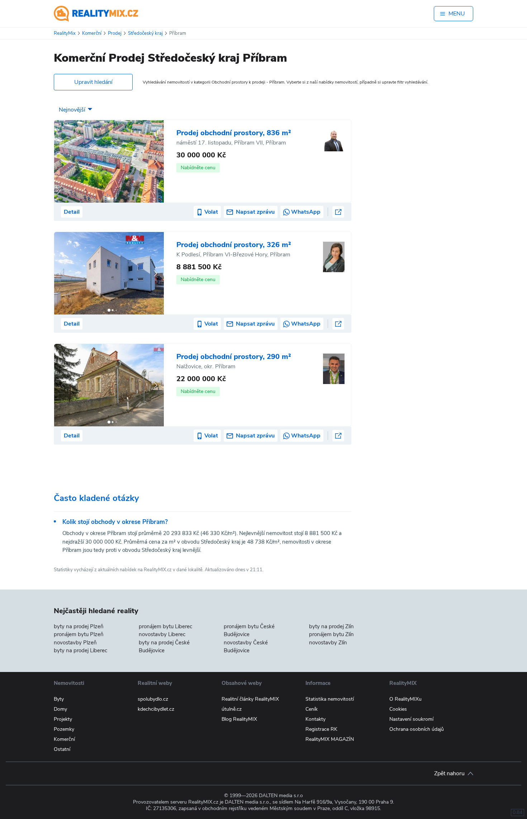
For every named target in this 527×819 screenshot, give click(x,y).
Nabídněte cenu (198, 167)
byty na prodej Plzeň (79, 626)
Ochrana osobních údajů (416, 729)
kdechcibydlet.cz (156, 709)
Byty (59, 699)
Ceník (311, 709)
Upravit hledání (93, 82)
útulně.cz (232, 709)
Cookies (398, 709)
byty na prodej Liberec (80, 650)
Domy (60, 709)
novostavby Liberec (162, 634)
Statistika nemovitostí (329, 699)
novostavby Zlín (328, 642)
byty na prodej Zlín (331, 626)
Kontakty (315, 719)
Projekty (63, 719)
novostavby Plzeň (75, 642)
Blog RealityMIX (239, 719)
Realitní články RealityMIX (250, 699)
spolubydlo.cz (153, 699)
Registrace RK (321, 729)
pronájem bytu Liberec (165, 626)
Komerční (64, 739)
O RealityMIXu (405, 699)
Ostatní (62, 749)
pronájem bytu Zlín (331, 634)
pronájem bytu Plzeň (79, 634)
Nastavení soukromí (411, 719)
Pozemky (64, 729)
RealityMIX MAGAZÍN (329, 739)
